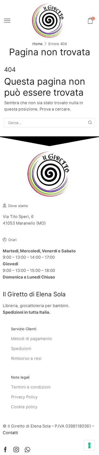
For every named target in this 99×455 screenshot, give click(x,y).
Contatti (10, 432)
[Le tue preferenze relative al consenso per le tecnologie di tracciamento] (89, 445)
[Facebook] (5, 449)
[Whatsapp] (27, 449)
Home (37, 44)
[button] (7, 20)
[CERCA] (90, 122)
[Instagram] (16, 449)
